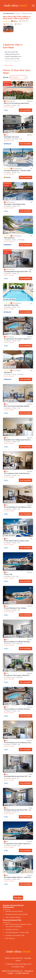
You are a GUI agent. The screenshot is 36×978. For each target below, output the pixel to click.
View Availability (25, 110)
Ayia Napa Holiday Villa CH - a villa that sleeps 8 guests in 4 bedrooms (17, 878)
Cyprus (18, 13)
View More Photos (8, 29)
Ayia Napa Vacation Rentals (14, 911)
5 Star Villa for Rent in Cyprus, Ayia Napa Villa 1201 (16, 541)
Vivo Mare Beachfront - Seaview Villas (17, 170)
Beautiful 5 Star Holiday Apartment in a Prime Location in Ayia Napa (18, 440)
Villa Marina (8, 372)
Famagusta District (27, 13)
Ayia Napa (11, 107)
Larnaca (6, 107)
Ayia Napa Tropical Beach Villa (14, 204)
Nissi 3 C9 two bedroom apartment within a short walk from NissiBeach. (16, 104)
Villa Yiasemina (9, 238)
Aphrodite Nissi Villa (11, 305)
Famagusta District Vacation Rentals (17, 914)
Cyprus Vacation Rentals (13, 917)
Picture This (8, 574)
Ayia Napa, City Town (11, 137)
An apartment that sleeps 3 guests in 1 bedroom (18, 339)
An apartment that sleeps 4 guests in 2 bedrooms (18, 844)
